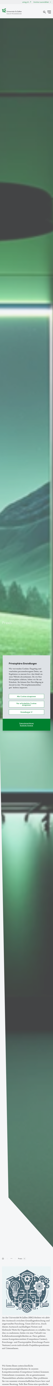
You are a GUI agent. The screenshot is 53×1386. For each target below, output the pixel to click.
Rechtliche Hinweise (26, 725)
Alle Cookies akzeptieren (26, 696)
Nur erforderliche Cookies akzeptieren (26, 704)
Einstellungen (26, 712)
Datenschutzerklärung (26, 723)
